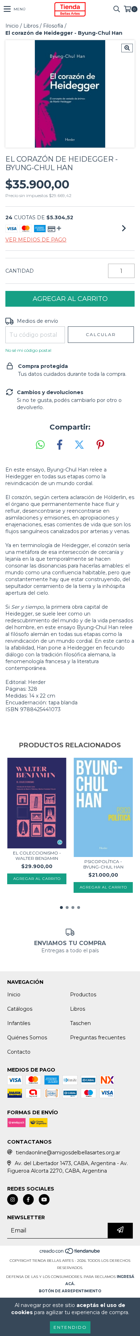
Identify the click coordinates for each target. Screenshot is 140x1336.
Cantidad (19, 271)
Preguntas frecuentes (97, 1037)
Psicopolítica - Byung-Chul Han (103, 864)
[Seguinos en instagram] (12, 1199)
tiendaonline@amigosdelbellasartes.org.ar (68, 1152)
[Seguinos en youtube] (44, 1199)
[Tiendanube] (70, 1253)
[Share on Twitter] (79, 445)
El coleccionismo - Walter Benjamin (37, 855)
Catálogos (19, 1009)
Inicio (12, 26)
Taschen (80, 1023)
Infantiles (18, 1023)
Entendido (70, 1327)
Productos (83, 994)
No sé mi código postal (28, 350)
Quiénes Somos (27, 1037)
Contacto (19, 1052)
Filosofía (53, 26)
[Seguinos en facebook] (28, 1199)
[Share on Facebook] (59, 445)
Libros (30, 26)
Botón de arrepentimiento (70, 1291)
